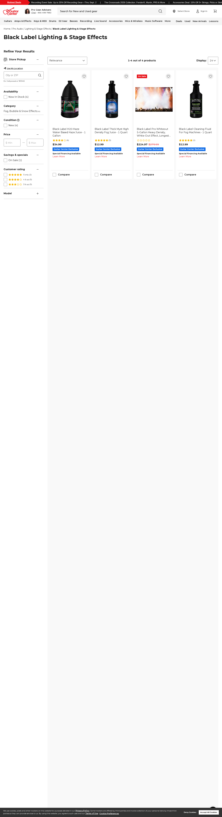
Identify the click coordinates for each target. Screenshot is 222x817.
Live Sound (100, 21)
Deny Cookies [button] (190, 812)
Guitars (8, 21)
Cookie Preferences (109, 813)
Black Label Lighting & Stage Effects (74, 28)
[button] (38, 11)
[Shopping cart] (215, 11)
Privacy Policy (82, 811)
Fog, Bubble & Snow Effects (22, 111)
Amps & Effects (22, 21)
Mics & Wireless (134, 21)
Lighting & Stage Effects (38, 28)
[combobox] (67, 61)
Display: (201, 60)
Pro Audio (17, 28)
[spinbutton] (12, 143)
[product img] (69, 99)
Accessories (116, 21)
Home (7, 28)
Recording (86, 21)
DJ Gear (63, 21)
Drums (52, 21)
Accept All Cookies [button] (208, 812)
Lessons (213, 21)
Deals (179, 21)
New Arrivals (200, 21)
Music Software (153, 21)
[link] (70, 132)
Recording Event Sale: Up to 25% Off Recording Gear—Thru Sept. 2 (64, 2)
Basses (74, 21)
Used (187, 21)
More (168, 21)
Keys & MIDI (40, 21)
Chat (33, 13)
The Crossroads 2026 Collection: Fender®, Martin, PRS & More (134, 2)
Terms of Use (91, 813)
